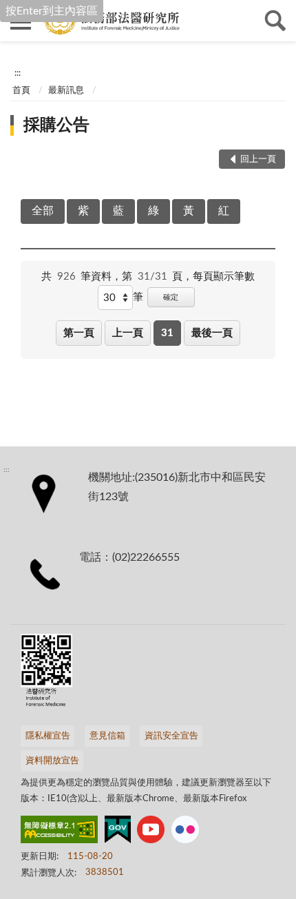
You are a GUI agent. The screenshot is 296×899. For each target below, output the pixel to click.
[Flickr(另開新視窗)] (185, 832)
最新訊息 (66, 90)
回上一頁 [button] (258, 159)
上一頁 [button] (127, 333)
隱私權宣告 (47, 736)
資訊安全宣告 (171, 736)
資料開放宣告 (52, 760)
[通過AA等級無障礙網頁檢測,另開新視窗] (59, 832)
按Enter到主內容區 (52, 11)
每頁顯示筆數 (224, 276)
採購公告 (56, 125)
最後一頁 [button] (212, 333)
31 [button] (167, 333)
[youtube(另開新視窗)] (151, 832)
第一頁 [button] (78, 333)
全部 (43, 210)
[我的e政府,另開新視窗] (118, 832)
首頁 (21, 90)
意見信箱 (107, 736)
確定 (170, 297)
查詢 (275, 20)
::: (17, 73)
